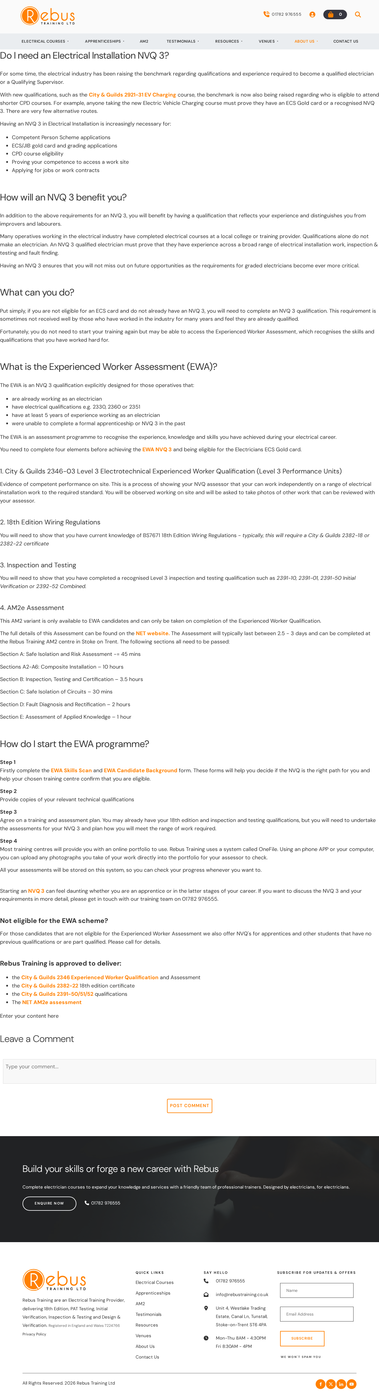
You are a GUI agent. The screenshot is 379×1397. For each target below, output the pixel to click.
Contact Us (346, 41)
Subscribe (302, 1338)
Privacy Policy (34, 1334)
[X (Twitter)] (331, 1384)
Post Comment (189, 1106)
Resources (227, 41)
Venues (267, 41)
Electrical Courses (43, 41)
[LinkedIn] (341, 1384)
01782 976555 (286, 14)
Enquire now (37, 1200)
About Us (305, 41)
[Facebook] (320, 1384)
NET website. (153, 633)
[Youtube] (351, 1384)
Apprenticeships (103, 41)
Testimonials (181, 41)
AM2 (144, 41)
